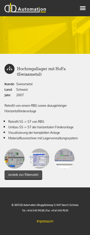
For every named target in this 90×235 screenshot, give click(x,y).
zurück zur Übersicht (23, 175)
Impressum (45, 221)
